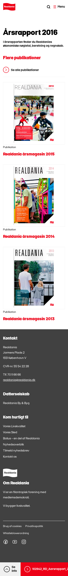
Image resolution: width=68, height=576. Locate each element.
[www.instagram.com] (23, 541)
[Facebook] (5, 541)
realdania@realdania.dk (19, 380)
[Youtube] (14, 541)
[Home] (9, 7)
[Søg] (48, 7)
